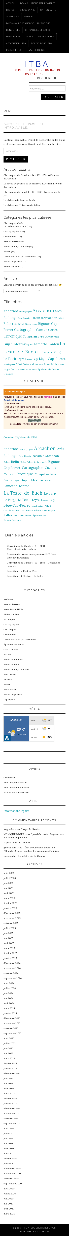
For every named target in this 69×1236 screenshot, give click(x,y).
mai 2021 (8, 1143)
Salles (15, 369)
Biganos (44, 324)
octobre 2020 (11, 1178)
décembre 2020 (12, 1168)
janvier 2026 (10, 908)
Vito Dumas (24, 842)
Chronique (13, 336)
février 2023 (10, 1063)
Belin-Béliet (18, 324)
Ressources (13, 36)
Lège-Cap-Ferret (52, 359)
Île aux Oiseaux (12, 520)
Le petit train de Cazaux (31, 855)
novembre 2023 (12, 1023)
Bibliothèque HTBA (41, 43)
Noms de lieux (11, 664)
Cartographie (48, 10)
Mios (19, 364)
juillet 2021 (9, 1133)
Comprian (30, 336)
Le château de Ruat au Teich (19, 200)
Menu (8, 111)
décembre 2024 (12, 963)
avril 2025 (9, 943)
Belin (7, 323)
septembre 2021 (12, 1123)
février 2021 (10, 1158)
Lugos (28, 359)
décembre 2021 (12, 1108)
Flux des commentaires (16, 787)
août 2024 (9, 983)
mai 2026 (8, 888)
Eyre (41, 336)
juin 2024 (8, 993)
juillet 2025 (10, 928)
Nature (28, 16)
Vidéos (29, 36)
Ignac (30, 344)
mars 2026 (9, 898)
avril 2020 (9, 1208)
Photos (10, 10)
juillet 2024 (10, 988)
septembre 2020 (13, 1183)
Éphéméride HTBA (15, 226)
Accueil (10, 3)
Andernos (11, 311)
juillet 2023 (10, 1043)
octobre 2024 (11, 973)
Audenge (10, 317)
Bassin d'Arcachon (44, 318)
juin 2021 (8, 1138)
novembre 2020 (12, 1173)
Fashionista (27, 1231)
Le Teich (10, 359)
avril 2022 (9, 1088)
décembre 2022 (12, 1073)
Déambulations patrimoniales (37, 3)
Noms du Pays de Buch (16, 246)
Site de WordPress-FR (16, 792)
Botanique (9, 619)
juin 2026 (8, 883)
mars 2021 (9, 1153)
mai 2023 (8, 1053)
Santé (22, 369)
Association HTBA (16, 43)
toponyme (9, 699)
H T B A (34, 64)
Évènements (13, 50)
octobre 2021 (11, 1118)
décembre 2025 (12, 913)
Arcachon (43, 310)
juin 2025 (8, 933)
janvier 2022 (10, 1103)
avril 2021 (9, 1148)
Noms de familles (13, 659)
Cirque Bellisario (30, 829)
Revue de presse (35, 50)
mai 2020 (8, 1203)
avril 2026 (9, 893)
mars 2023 (9, 1058)
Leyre (20, 359)
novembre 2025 (12, 918)
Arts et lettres (12, 241)
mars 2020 (9, 1213)
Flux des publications (15, 782)
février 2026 (10, 903)
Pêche (54, 364)
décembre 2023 (12, 1018)
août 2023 (9, 1038)
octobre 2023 (11, 1028)
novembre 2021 (12, 1113)
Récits (7, 251)
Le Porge (55, 352)
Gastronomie (46, 36)
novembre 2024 (12, 968)
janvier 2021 (10, 1163)
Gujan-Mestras (15, 344)
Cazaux (41, 329)
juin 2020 (9, 1198)
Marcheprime (9, 364)
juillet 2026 (10, 878)
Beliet (61, 318)
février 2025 (10, 953)
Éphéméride (44, 369)
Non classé (10, 674)
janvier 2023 (10, 1068)
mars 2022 (9, 1093)
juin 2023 (8, 1048)
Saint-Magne (48, 510)
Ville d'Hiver (31, 369)
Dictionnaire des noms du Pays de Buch (29, 23)
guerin (7, 847)
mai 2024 (8, 998)
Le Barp (43, 352)
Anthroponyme (25, 311)
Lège (35, 359)
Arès (58, 311)
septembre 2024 (13, 978)
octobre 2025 (11, 923)
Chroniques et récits (37, 30)
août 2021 (9, 1128)
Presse (47, 364)
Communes (12, 16)
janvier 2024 (10, 1013)
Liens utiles (13, 30)
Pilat (41, 364)
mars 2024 (9, 1008)
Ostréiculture (31, 364)
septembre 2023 (12, 1033)
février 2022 (10, 1098)
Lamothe (41, 344)
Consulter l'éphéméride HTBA (20, 437)
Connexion (9, 777)
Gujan (56, 337)
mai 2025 (8, 938)
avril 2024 (9, 1003)
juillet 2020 (10, 1193)
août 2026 (9, 873)
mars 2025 (9, 948)
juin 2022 (8, 1078)
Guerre (49, 336)
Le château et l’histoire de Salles (22, 205)
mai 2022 (8, 1083)
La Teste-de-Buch (23, 493)
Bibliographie (27, 10)
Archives (8, 599)
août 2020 (9, 1188)
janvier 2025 (10, 958)
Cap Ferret (12, 468)
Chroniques (10, 223)
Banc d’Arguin (24, 318)
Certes (53, 330)
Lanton (53, 344)
